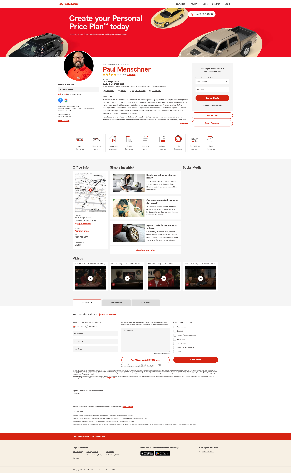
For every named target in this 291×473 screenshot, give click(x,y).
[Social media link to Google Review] (66, 100)
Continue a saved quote (212, 106)
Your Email (80, 326)
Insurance (180, 4)
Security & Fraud (92, 452)
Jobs (205, 4)
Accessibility (110, 452)
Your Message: (128, 330)
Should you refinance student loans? (161, 176)
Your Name (78, 334)
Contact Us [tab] (87, 303)
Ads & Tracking (78, 452)
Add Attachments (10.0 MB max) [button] (145, 360)
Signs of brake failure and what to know (161, 226)
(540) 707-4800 (82, 231)
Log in (228, 4)
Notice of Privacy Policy (94, 455)
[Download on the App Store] (147, 453)
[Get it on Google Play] (162, 453)
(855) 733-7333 (111, 378)
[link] (68, 4)
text (65, 94)
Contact (216, 4)
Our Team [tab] (146, 303)
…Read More (183, 123)
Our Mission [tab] (116, 303)
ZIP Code (200, 90)
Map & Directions (84, 224)
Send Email (195, 360)
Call (59, 94)
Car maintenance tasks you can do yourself (162, 201)
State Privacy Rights (113, 455)
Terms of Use (77, 455)
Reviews (194, 4)
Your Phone (93, 326)
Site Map (76, 458)
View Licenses (63, 120)
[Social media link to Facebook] (60, 100)
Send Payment (212, 123)
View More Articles (145, 250)
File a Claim (212, 115)
